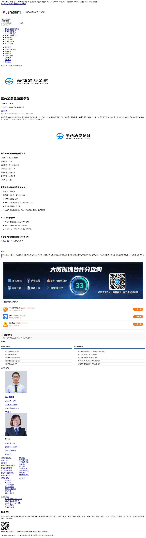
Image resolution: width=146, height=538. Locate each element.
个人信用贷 (9, 43)
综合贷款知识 (24, 470)
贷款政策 (23, 4)
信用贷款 (22, 464)
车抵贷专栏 (5, 478)
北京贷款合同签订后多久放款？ (87, 354)
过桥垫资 (8, 491)
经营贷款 (22, 472)
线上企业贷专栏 (10, 33)
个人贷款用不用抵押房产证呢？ (87, 358)
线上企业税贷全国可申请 (13, 499)
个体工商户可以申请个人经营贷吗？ (89, 361)
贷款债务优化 (24, 475)
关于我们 (4, 4)
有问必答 (8, 60)
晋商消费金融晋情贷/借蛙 (12, 358)
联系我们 (39, 531)
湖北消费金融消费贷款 (12, 351)
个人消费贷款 (13, 158)
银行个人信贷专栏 (11, 35)
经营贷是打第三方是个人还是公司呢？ (90, 364)
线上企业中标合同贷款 (13, 503)
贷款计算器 (9, 55)
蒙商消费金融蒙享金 (11, 354)
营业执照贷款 (9, 505)
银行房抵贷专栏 (10, 31)
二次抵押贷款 (9, 485)
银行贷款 (22, 466)
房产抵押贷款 (24, 460)
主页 (10, 65)
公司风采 (10, 4)
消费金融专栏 (9, 37)
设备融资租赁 (9, 507)
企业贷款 (8, 480)
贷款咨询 (17, 4)
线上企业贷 (9, 39)
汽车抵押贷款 (9, 487)
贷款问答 (4, 111)
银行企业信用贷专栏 (12, 29)
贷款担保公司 (9, 493)
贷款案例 (8, 58)
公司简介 (20, 531)
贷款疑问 (8, 53)
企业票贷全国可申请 (12, 501)
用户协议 (26, 531)
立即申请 (138, 309)
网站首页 (8, 47)
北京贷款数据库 (10, 49)
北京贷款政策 (9, 41)
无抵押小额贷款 (10, 489)
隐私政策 (32, 531)
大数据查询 (23, 468)
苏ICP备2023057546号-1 (46, 535)
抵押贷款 (8, 482)
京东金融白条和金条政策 (12, 361)
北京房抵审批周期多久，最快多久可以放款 (91, 351)
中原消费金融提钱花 (11, 364)
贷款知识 (8, 51)
